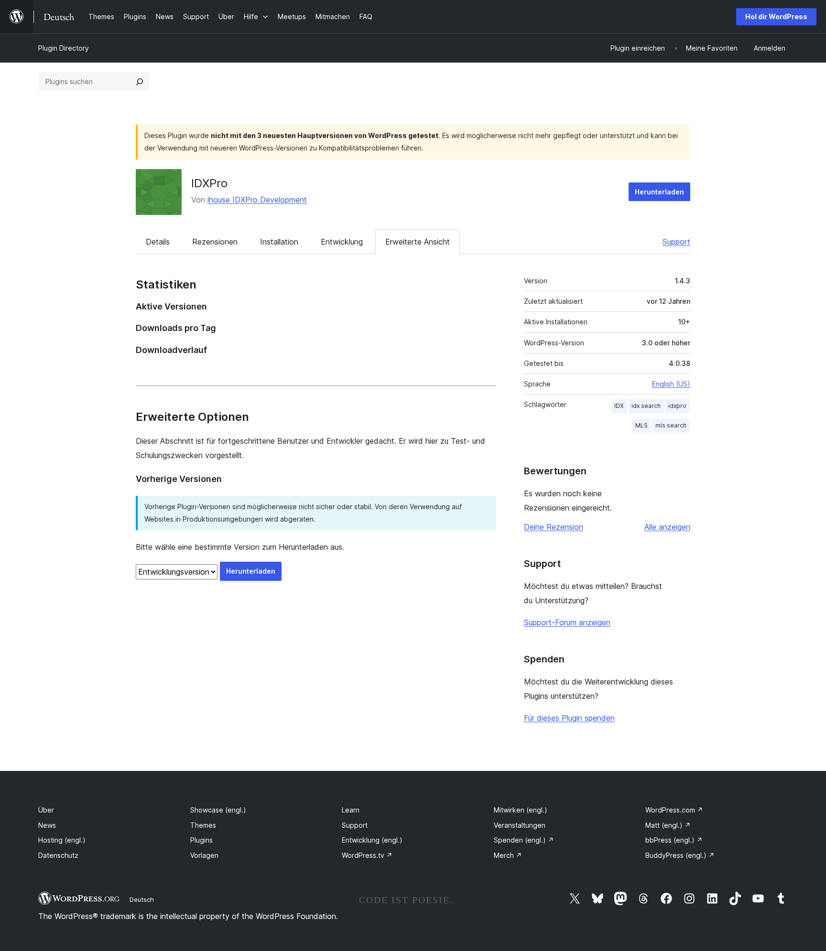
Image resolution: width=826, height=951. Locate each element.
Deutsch (142, 899)
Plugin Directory (63, 48)
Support (676, 241)
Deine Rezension (553, 527)
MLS (641, 425)
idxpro (677, 405)
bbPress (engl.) (674, 840)
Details (158, 241)
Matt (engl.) (668, 825)
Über (46, 810)
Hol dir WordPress (776, 16)
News (47, 825)
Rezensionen (215, 241)
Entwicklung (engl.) (372, 840)
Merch (508, 855)
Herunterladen (659, 192)
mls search (670, 425)
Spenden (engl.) (524, 840)
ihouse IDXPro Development (257, 199)
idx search (646, 405)
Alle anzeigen (667, 527)
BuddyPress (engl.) (680, 855)
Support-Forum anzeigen (567, 622)
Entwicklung (342, 241)
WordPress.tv (367, 855)
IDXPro (209, 183)
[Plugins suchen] (139, 81)
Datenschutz (58, 855)
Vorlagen (204, 855)
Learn (350, 810)
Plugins (201, 840)
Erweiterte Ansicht (417, 241)
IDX (619, 405)
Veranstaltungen (519, 825)
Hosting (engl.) (62, 840)
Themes (203, 825)
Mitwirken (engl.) (520, 810)
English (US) (671, 384)
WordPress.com (674, 810)
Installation (279, 241)
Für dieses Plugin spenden (569, 718)
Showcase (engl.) (218, 810)
